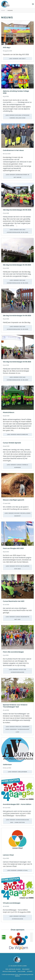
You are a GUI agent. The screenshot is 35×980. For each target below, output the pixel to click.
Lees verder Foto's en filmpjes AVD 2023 (17, 567)
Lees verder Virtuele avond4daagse (18, 917)
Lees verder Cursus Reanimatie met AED (17, 618)
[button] (33, 4)
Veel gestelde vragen (13, 969)
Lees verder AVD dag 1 (17, 58)
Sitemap (29, 971)
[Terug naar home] (5, 4)
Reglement (26, 969)
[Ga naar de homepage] (17, 959)
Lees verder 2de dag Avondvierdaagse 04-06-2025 (17, 328)
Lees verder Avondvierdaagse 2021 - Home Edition (17, 821)
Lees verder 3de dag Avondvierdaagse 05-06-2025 (17, 282)
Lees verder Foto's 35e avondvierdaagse (17, 671)
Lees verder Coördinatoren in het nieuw (17, 176)
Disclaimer (21, 971)
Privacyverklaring (9, 971)
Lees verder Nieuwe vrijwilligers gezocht (17, 515)
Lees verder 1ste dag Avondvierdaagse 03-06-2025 (17, 379)
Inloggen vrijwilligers (18, 965)
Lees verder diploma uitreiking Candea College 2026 (17, 116)
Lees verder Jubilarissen (17, 771)
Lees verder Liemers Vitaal (17, 870)
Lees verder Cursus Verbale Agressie (17, 466)
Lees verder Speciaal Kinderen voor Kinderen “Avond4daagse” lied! (17, 729)
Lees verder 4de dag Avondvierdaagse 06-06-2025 (17, 231)
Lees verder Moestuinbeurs (17, 434)
